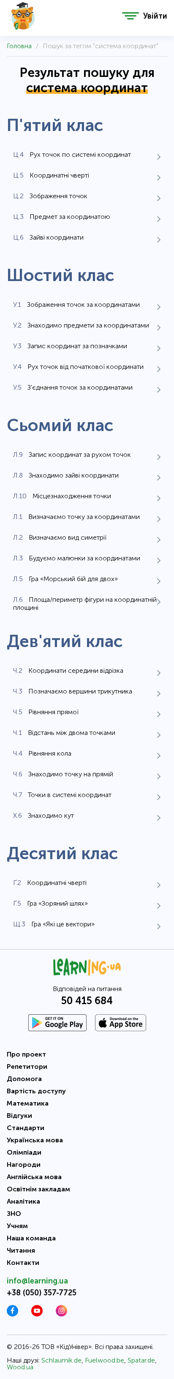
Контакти (23, 1263)
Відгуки (19, 1115)
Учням (17, 1226)
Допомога (24, 1079)
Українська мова (35, 1140)
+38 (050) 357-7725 (41, 1293)
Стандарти (25, 1128)
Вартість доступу (36, 1091)
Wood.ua (20, 1367)
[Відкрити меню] (130, 15)
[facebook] (12, 1314)
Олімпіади (24, 1152)
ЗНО (14, 1214)
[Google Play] (57, 1022)
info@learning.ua (37, 1281)
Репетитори (27, 1066)
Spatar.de (141, 1360)
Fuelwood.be (104, 1360)
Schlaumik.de (61, 1360)
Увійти (155, 16)
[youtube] (37, 1314)
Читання (21, 1250)
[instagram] (61, 1314)
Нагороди (24, 1165)
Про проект (26, 1054)
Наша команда (31, 1238)
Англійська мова (34, 1177)
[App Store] (120, 1022)
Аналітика (23, 1201)
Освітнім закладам (38, 1189)
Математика (28, 1103)
